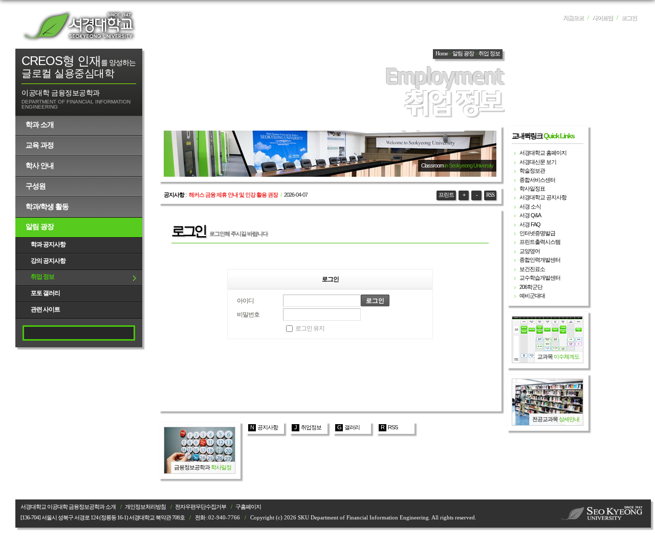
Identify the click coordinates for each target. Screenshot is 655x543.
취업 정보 (42, 276)
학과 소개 (40, 124)
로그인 (629, 17)
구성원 (36, 186)
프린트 (446, 195)
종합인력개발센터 (539, 260)
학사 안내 (40, 165)
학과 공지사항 (48, 244)
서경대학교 (79, 25)
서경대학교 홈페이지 (542, 153)
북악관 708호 (170, 517)
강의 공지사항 (48, 260)
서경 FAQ (529, 224)
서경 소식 (530, 206)
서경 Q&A (530, 215)
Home (441, 53)
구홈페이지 (248, 507)
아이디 (245, 300)
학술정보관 (532, 171)
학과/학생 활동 (47, 206)
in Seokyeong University (469, 165)
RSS (490, 195)
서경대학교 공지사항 (542, 197)
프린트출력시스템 (539, 242)
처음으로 (573, 17)
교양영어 (529, 251)
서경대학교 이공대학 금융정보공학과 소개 (68, 507)
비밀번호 (248, 314)
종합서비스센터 (537, 180)
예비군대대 (532, 296)
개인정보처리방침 (145, 507)
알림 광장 (40, 226)
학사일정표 (532, 188)
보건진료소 (532, 269)
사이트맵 (602, 17)
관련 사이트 (45, 309)
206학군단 (530, 287)
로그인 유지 (309, 328)
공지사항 (267, 427)
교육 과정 (40, 145)
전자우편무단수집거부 (200, 507)
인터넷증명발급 (537, 233)
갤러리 (352, 427)
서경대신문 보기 (537, 162)
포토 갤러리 (45, 293)
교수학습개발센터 (539, 278)
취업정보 (311, 427)
